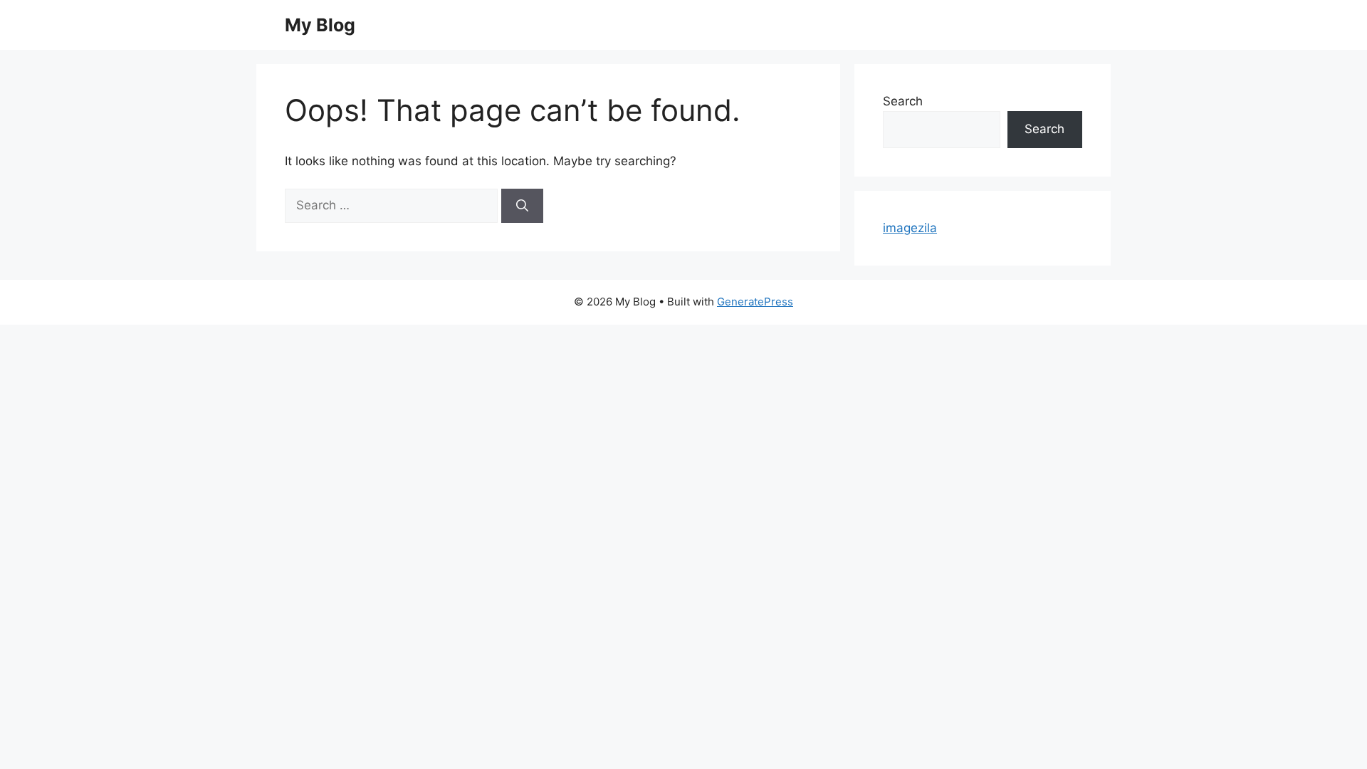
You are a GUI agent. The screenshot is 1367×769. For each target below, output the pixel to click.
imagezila (910, 228)
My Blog (320, 25)
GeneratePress (755, 301)
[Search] (522, 206)
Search (903, 101)
